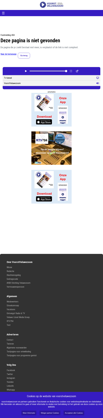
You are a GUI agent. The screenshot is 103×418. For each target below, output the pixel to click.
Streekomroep (13, 305)
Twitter (10, 374)
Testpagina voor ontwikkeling (19, 351)
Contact (10, 340)
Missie (9, 267)
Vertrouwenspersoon (15, 287)
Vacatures (11, 309)
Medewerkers (12, 301)
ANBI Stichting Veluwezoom (18, 283)
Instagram (11, 378)
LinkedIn (10, 386)
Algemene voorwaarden (17, 347)
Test (8, 325)
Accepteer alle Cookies (74, 413)
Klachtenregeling (14, 275)
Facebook (11, 370)
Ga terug (23, 56)
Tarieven (10, 343)
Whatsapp (11, 390)
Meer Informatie (29, 413)
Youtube (10, 382)
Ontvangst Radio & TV (16, 313)
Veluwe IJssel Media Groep (18, 317)
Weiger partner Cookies (50, 413)
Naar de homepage (8, 54)
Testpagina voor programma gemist (22, 355)
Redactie (10, 271)
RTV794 (10, 321)
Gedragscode (12, 279)
